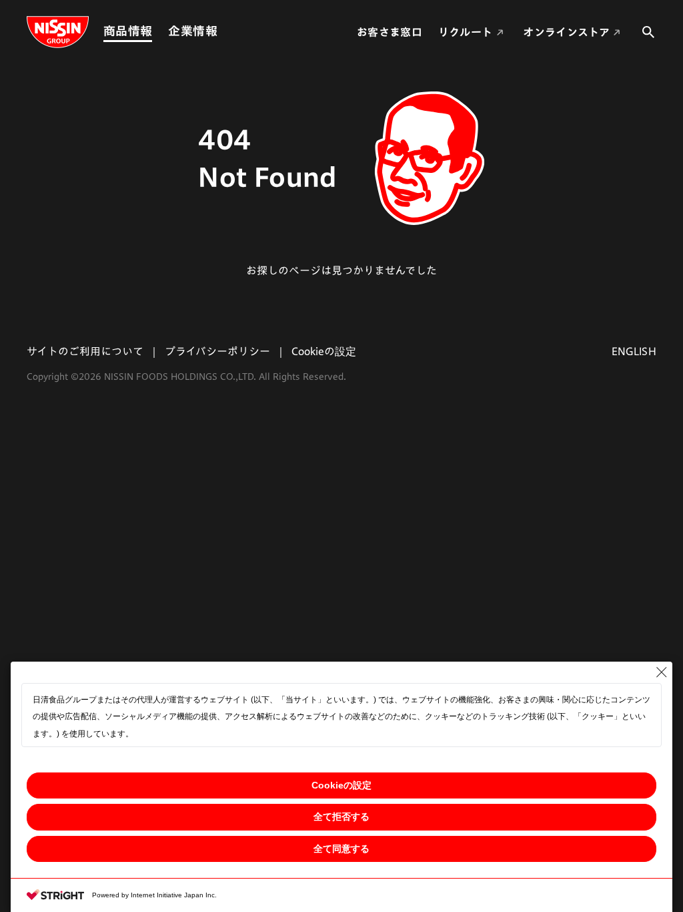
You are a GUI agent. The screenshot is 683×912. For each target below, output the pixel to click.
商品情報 (127, 31)
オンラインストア (566, 32)
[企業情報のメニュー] (221, 31)
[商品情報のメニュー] (156, 31)
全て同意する (341, 848)
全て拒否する (341, 816)
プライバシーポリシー (217, 351)
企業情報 (192, 31)
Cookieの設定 (341, 785)
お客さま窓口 (389, 32)
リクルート (465, 32)
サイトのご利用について (85, 351)
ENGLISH (634, 351)
